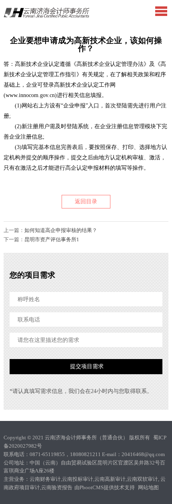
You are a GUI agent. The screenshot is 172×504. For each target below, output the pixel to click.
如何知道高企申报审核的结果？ (60, 230)
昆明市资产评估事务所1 (51, 239)
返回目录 (86, 201)
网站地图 (148, 487)
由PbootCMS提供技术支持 (105, 487)
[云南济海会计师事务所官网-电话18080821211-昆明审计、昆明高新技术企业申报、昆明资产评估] (46, 12)
